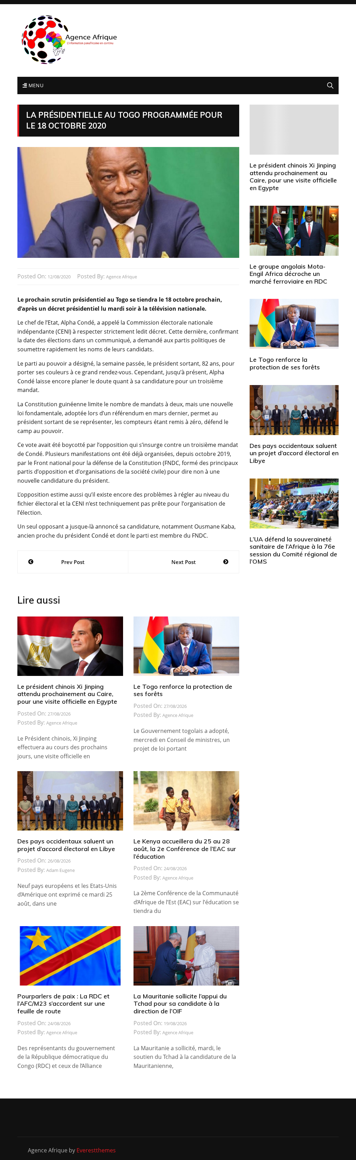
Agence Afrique (121, 276)
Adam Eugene (60, 870)
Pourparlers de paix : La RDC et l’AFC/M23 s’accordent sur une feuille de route (63, 1003)
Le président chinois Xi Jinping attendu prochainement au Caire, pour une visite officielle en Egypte (67, 694)
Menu (35, 85)
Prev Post (72, 561)
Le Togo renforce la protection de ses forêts (183, 690)
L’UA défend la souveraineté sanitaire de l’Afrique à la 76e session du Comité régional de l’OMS (293, 550)
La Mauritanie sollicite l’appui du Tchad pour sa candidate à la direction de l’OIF (180, 1003)
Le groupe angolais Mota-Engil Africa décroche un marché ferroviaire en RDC (288, 273)
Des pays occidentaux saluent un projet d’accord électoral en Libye (66, 845)
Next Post (183, 561)
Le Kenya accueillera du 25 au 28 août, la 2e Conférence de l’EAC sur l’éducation (185, 848)
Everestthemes (96, 1150)
